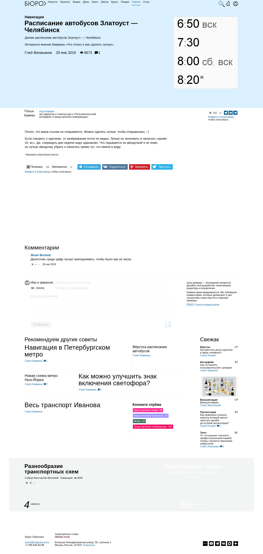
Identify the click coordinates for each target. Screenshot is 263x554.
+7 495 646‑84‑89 (34, 545)
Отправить (41, 324)
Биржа (76, 2)
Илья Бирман (46, 111)
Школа (104, 2)
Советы (136, 2)
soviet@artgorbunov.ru (37, 542)
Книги (95, 2)
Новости (52, 2)
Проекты (65, 2)
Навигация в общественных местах (42, 154)
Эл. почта (37, 288)
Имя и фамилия (41, 282)
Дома (86, 2)
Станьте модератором (206, 304)
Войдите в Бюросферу (220, 117)
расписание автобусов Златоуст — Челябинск (67, 37)
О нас (146, 2)
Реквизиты (89, 545)
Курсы (114, 2)
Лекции (125, 2)
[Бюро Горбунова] (35, 3)
